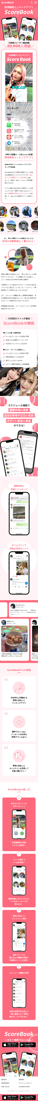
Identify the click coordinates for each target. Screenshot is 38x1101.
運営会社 (4, 1079)
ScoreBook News (24, 1086)
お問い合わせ (5, 1086)
